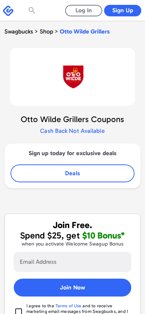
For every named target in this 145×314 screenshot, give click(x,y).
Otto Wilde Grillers (85, 31)
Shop (46, 31)
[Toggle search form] (33, 10)
